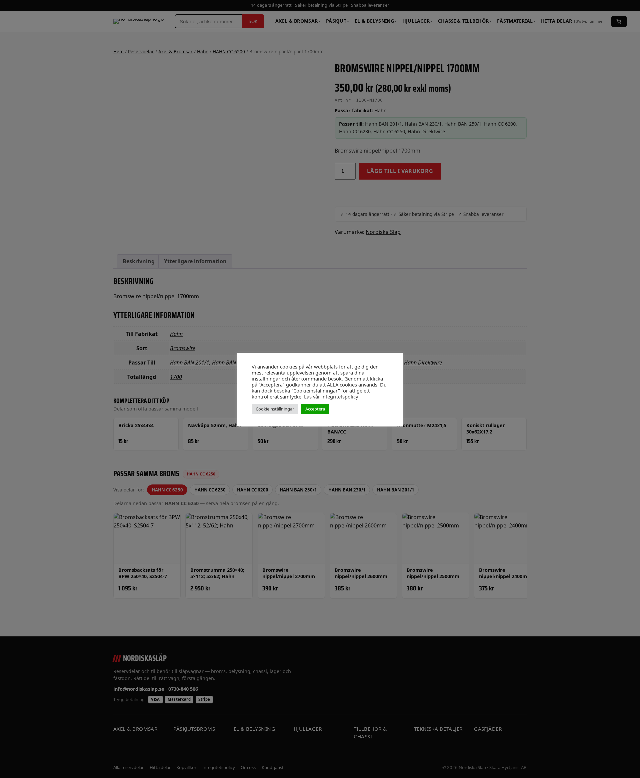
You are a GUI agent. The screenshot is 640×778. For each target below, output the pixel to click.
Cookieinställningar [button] (275, 409)
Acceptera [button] (315, 409)
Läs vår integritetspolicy (331, 396)
